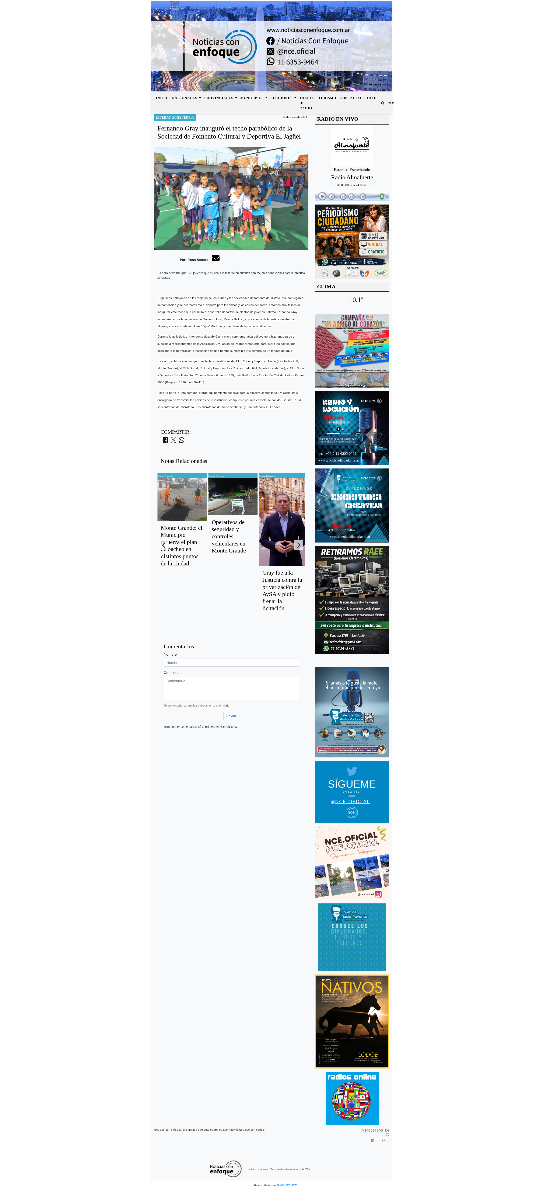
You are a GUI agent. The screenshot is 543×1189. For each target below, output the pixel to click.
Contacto (350, 98)
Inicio (162, 98)
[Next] (298, 545)
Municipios (252, 98)
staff (370, 98)
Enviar (231, 716)
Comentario (173, 672)
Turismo (327, 98)
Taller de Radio (307, 103)
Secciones (282, 98)
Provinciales (219, 98)
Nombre (170, 654)
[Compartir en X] (173, 441)
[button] (382, 103)
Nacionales (185, 98)
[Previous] (164, 545)
